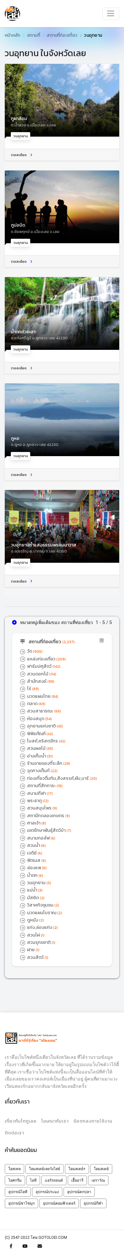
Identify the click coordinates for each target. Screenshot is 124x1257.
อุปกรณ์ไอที (17, 1192)
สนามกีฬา (39, 793)
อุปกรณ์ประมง (47, 1192)
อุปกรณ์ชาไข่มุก (21, 1203)
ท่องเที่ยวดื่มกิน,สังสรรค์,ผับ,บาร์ (61, 778)
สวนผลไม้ (39, 748)
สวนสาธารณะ (43, 710)
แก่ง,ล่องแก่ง (42, 927)
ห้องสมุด (39, 718)
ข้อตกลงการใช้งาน (92, 1121)
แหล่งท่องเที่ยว (46, 658)
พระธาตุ (37, 800)
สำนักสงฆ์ (40, 681)
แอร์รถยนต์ (54, 1180)
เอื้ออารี (77, 1180)
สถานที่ (33, 35)
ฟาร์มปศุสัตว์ (43, 666)
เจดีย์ (34, 852)
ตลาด (35, 703)
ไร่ (32, 688)
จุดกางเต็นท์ (42, 770)
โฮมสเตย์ (101, 1169)
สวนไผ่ (35, 934)
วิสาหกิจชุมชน (42, 904)
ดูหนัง (35, 919)
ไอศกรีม (15, 1180)
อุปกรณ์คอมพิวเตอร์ (59, 1203)
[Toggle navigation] (110, 14)
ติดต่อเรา (14, 1133)
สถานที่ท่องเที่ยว (62, 35)
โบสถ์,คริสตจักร (45, 740)
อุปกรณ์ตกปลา (79, 1192)
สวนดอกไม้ (41, 673)
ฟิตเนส (36, 860)
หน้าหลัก (12, 35)
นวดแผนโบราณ (44, 912)
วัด (34, 651)
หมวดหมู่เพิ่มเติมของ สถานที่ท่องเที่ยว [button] (56, 622)
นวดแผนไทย (42, 696)
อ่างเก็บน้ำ (39, 755)
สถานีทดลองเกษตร (48, 815)
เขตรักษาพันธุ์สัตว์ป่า (48, 830)
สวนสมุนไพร (41, 807)
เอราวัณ (98, 1180)
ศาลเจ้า (36, 822)
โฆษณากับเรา (55, 1121)
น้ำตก (34, 875)
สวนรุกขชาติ (40, 942)
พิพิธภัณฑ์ (39, 733)
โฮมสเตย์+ (77, 1169)
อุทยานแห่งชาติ (44, 725)
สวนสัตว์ (37, 957)
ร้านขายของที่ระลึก (48, 763)
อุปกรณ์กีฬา (93, 1203)
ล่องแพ (36, 867)
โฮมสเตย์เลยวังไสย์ (44, 1169)
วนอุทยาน (38, 882)
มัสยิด (35, 897)
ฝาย (32, 949)
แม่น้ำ (34, 889)
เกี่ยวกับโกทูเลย (21, 1121)
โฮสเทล (14, 1169)
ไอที (33, 1180)
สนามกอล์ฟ (40, 837)
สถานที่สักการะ (44, 785)
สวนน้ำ (36, 845)
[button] (62, 642)
